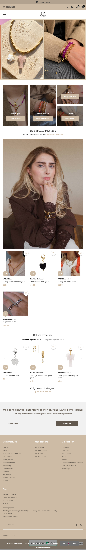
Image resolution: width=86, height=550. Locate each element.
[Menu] (4, 13)
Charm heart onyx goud (39, 281)
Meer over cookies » (43, 548)
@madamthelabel (43, 391)
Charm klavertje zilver (11, 375)
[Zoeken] (68, 7)
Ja (64, 543)
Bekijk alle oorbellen (55, 134)
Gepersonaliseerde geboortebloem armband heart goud (25, 531)
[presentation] (4, 358)
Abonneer (67, 423)
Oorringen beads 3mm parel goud (41, 376)
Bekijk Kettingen (16, 118)
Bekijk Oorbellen (70, 97)
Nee (74, 543)
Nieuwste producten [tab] (31, 339)
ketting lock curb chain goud (14, 281)
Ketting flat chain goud (67, 281)
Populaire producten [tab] (54, 339)
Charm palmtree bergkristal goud (68, 376)
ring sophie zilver (9, 322)
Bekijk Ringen (70, 118)
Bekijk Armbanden (42, 118)
